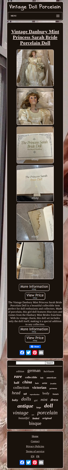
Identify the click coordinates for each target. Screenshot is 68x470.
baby (15, 400)
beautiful (24, 418)
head (16, 392)
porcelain (47, 412)
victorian (39, 388)
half (16, 382)
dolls (26, 399)
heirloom (49, 371)
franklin (53, 383)
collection (21, 387)
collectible (31, 377)
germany (53, 388)
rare (18, 376)
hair (37, 383)
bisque (35, 423)
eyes (33, 415)
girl (35, 400)
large (38, 407)
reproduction (34, 394)
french (56, 394)
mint (44, 400)
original (47, 418)
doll (48, 406)
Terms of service (35, 451)
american (51, 377)
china (27, 382)
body (46, 393)
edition (20, 371)
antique (25, 406)
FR (37, 456)
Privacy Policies (35, 446)
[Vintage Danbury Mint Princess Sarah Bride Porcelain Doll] (35, 68)
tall (25, 394)
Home (35, 436)
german (33, 370)
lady (41, 378)
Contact (35, 441)
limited (35, 418)
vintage (20, 412)
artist (44, 383)
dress (54, 400)
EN (32, 456)
